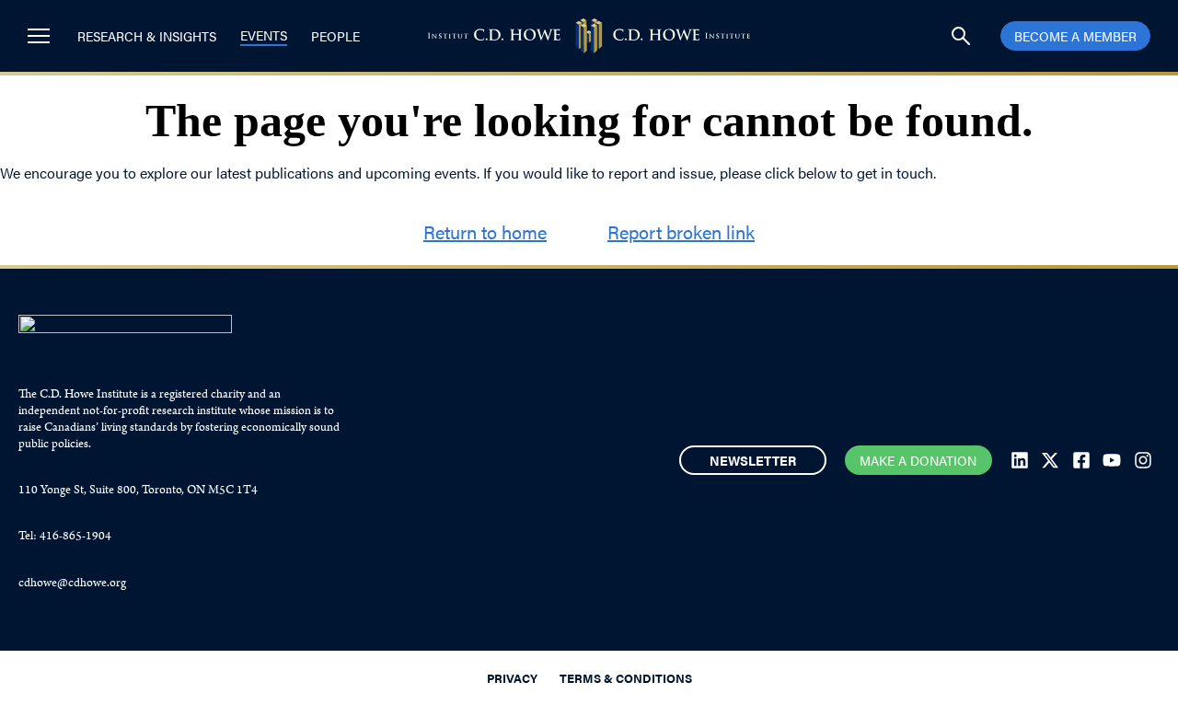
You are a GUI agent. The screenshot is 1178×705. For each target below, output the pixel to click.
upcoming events (421, 172)
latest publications (275, 172)
